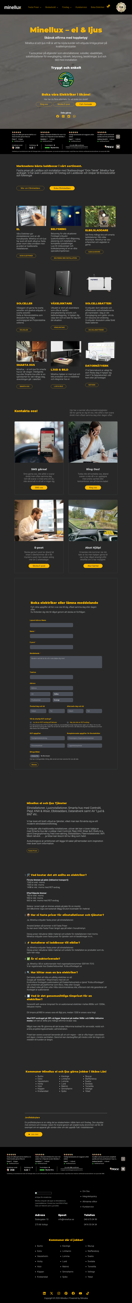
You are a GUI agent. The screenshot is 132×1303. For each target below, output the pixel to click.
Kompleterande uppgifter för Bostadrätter (83, 733)
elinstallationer (71, 53)
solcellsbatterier (34, 56)
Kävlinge (65, 1076)
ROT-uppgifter (35, 733)
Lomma (64, 1081)
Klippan (41, 1088)
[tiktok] (87, 1293)
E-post (33, 642)
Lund (63, 1083)
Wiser (46, 811)
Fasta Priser (61, 925)
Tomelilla (89, 1086)
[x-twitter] (51, 1293)
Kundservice (88, 1206)
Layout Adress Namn (38, 620)
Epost (62, 1215)
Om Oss (86, 1191)
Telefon (33, 672)
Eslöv (40, 1079)
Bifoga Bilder (35, 752)
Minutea (84, 1298)
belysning (77, 56)
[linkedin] (44, 1293)
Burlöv (40, 1076)
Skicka (34, 765)
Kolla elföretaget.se (73, 966)
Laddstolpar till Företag (53, 172)
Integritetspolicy (89, 1196)
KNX (37, 811)
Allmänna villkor (89, 1201)
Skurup (88, 1076)
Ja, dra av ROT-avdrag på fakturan (45, 722)
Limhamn (65, 1079)
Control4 (95, 808)
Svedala (89, 1083)
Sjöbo (64, 1091)
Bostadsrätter (107, 172)
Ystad (87, 1091)
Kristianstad (43, 1091)
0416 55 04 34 (90, 1224)
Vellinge (88, 1088)
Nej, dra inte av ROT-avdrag (79, 722)
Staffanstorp (91, 1079)
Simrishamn (66, 1088)
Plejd (30, 811)
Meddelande (35, 653)
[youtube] (80, 1293)
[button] (40, 7)
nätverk (67, 56)
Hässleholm (43, 1081)
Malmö (64, 1086)
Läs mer (34, 1134)
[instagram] (58, 1293)
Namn (32, 631)
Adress (40, 1215)
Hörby (40, 1083)
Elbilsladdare (74, 833)
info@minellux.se (66, 1219)
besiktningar (90, 56)
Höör (40, 1086)
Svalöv (88, 1081)
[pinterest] (66, 1293)
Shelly (96, 831)
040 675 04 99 (90, 1219)
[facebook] (73, 1293)
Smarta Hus (38, 831)
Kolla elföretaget (95, 982)
